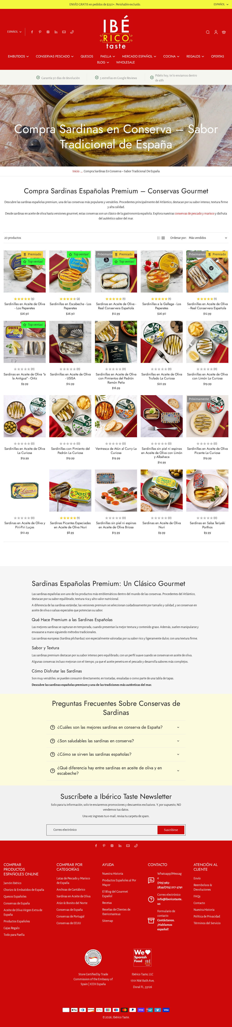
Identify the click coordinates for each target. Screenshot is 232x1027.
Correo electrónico (65, 830)
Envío (197, 878)
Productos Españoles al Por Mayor (119, 883)
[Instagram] (48, 32)
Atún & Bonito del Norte (72, 903)
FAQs (197, 896)
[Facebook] (32, 32)
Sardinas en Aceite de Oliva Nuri (161, 525)
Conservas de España (17, 903)
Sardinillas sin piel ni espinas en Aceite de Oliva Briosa (116, 525)
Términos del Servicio (207, 923)
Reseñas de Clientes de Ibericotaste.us (116, 912)
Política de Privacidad (207, 916)
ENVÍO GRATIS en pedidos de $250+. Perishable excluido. (105, 4)
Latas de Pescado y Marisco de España (73, 881)
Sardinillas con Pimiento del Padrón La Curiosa (70, 450)
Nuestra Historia (112, 873)
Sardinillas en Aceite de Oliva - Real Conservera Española (207, 306)
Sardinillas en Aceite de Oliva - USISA (70, 376)
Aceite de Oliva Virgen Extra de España (23, 912)
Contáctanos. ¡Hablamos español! (166, 925)
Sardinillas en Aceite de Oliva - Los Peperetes (24, 306)
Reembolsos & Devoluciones (203, 887)
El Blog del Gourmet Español (115, 894)
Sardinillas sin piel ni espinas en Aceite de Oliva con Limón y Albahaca (161, 452)
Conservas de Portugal (70, 916)
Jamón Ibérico (12, 883)
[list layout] (159, 238)
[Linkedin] (56, 32)
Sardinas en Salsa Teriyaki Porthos (207, 525)
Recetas (107, 903)
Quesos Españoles (15, 896)
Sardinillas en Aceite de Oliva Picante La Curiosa (207, 450)
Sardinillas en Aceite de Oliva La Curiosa (24, 450)
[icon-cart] (224, 32)
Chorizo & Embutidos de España (24, 890)
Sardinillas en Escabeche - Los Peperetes (70, 306)
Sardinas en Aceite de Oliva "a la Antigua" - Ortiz (25, 376)
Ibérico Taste (121, 1017)
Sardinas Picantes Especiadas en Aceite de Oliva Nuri (70, 525)
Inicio (75, 171)
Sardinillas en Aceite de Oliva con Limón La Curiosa (207, 376)
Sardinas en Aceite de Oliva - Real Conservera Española (116, 306)
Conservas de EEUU (69, 923)
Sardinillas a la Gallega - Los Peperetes (161, 306)
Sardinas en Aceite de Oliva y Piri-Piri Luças (24, 525)
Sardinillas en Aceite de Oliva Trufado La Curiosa (161, 376)
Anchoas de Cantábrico (71, 889)
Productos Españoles (17, 921)
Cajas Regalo (12, 928)
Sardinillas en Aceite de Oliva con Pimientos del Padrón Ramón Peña (116, 378)
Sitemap (107, 921)
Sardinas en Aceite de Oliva (73, 896)
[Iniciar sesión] (216, 32)
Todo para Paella (14, 935)
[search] (208, 32)
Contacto (199, 903)
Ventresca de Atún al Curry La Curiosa (116, 450)
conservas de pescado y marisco (194, 213)
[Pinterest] (40, 32)
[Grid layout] (163, 238)
